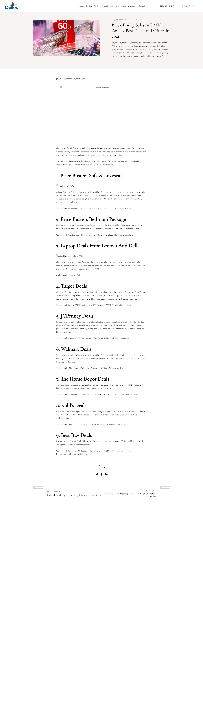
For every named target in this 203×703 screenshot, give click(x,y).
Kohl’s (83, 411)
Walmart (67, 355)
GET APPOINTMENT (167, 6)
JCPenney (59, 322)
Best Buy (73, 441)
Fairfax (88, 411)
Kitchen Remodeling (132, 20)
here (119, 208)
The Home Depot (62, 385)
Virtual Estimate (187, 6)
